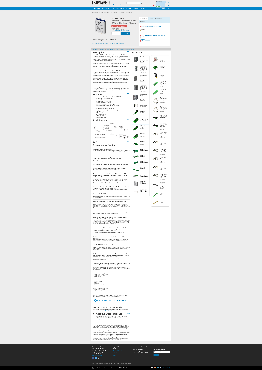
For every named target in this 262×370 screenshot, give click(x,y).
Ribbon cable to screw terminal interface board (163, 116)
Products (97, 8)
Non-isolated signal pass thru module (143, 182)
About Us (94, 363)
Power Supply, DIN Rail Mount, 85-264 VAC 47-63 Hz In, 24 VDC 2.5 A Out (144, 87)
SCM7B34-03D (128, 12)
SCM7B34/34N (121, 12)
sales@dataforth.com (97, 355)
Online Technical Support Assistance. (106, 310)
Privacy (112, 363)
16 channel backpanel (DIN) (144, 176)
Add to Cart (126, 33)
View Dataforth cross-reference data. (101, 320)
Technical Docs (143, 18)
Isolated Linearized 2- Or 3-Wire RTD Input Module (151, 26)
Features (102, 49)
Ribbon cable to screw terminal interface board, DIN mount (163, 125)
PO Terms (122, 363)
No (125, 300)
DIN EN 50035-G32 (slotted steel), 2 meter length (163, 159)
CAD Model (143, 30)
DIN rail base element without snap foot (163, 83)
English (168, 2)
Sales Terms (116, 363)
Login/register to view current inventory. (121, 30)
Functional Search (109, 8)
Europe (114, 355)
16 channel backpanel (142, 168)
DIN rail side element (162, 192)
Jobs (97, 363)
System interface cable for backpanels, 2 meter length (163, 108)
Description (95, 49)
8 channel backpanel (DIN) (144, 162)
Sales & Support (120, 8)
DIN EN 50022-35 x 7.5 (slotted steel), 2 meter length (163, 142)
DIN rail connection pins (163, 200)
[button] (157, 363)
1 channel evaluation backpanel (162, 66)
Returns (129, 363)
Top (129, 51)
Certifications (158, 18)
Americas (115, 352)
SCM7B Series (113, 12)
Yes (119, 300)
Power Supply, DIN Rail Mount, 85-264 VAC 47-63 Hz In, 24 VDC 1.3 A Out (144, 78)
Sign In (164, 8)
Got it (159, 6)
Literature (128, 8)
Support (168, 5)
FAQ (117, 49)
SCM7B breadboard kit (143, 104)
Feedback (142, 21)
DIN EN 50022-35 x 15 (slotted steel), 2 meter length (163, 176)
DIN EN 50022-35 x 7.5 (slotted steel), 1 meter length (163, 134)
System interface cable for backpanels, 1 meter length (163, 99)
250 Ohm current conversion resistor (162, 74)
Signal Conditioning (105, 12)
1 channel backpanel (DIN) (144, 118)
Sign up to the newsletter (159, 349)
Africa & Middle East (117, 350)
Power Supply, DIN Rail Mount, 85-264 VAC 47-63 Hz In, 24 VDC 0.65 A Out (144, 68)
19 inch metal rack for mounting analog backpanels (163, 185)
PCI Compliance (166, 367)
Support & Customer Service (104, 363)
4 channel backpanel (142, 142)
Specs (151, 18)
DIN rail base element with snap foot (163, 90)
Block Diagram (110, 49)
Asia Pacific (115, 353)
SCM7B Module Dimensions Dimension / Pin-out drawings (153, 42)
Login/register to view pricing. (119, 26)
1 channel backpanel (142, 110)
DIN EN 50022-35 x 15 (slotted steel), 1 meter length (163, 167)
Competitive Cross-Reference (127, 49)
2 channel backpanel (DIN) (144, 134)
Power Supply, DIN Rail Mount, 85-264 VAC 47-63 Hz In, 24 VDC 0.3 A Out (144, 97)
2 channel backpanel (142, 126)
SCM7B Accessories (145, 40)
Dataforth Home (96, 12)
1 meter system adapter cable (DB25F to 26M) (143, 190)
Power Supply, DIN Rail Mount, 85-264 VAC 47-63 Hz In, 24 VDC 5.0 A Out (144, 59)
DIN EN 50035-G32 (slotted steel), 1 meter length (163, 151)
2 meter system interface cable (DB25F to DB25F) (163, 58)
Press (126, 363)
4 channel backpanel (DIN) (144, 150)
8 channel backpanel (142, 156)
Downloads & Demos (139, 8)
